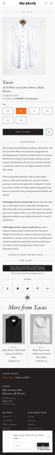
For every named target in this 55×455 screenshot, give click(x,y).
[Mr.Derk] (27, 3)
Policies (31, 424)
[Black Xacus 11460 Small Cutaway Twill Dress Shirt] (14, 329)
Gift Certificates (10, 424)
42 (10, 353)
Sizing (30, 416)
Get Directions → (11, 398)
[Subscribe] (43, 446)
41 (5, 353)
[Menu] (4, 3)
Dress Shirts (30, 12)
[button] (27, 99)
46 (43, 357)
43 (15, 353)
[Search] (46, 3)
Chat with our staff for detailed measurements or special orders (27, 268)
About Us (7, 416)
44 (20, 353)
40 (20, 350)
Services (31, 420)
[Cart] (51, 3)
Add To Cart (23, 132)
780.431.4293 (9, 404)
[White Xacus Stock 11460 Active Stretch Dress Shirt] (41, 329)
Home (23, 12)
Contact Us (8, 420)
